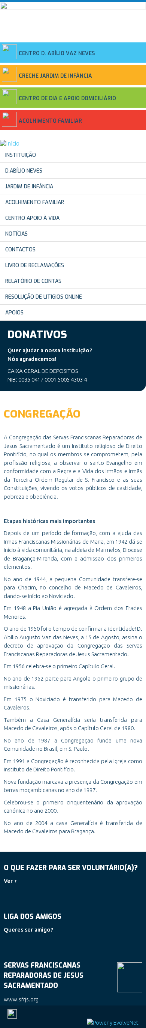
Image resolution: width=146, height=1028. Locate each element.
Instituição (20, 155)
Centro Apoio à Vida (32, 218)
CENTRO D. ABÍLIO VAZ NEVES (57, 53)
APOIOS (14, 312)
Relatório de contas (33, 281)
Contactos (20, 249)
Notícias (16, 233)
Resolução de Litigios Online (43, 297)
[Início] (9, 143)
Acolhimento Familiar (34, 202)
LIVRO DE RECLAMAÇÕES (34, 265)
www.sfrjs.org (21, 999)
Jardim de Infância (29, 186)
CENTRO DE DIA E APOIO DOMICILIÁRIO (67, 98)
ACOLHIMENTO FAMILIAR (50, 121)
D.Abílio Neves (23, 170)
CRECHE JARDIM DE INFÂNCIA (55, 76)
